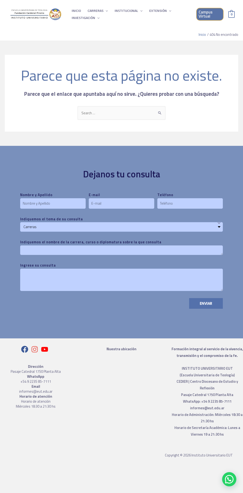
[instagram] (35, 349)
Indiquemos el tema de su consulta (51, 219)
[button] (229, 479)
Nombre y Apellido (36, 195)
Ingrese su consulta (38, 265)
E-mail (94, 195)
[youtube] (45, 349)
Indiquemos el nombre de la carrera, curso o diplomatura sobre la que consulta (90, 242)
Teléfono (165, 195)
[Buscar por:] (121, 113)
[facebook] (25, 349)
